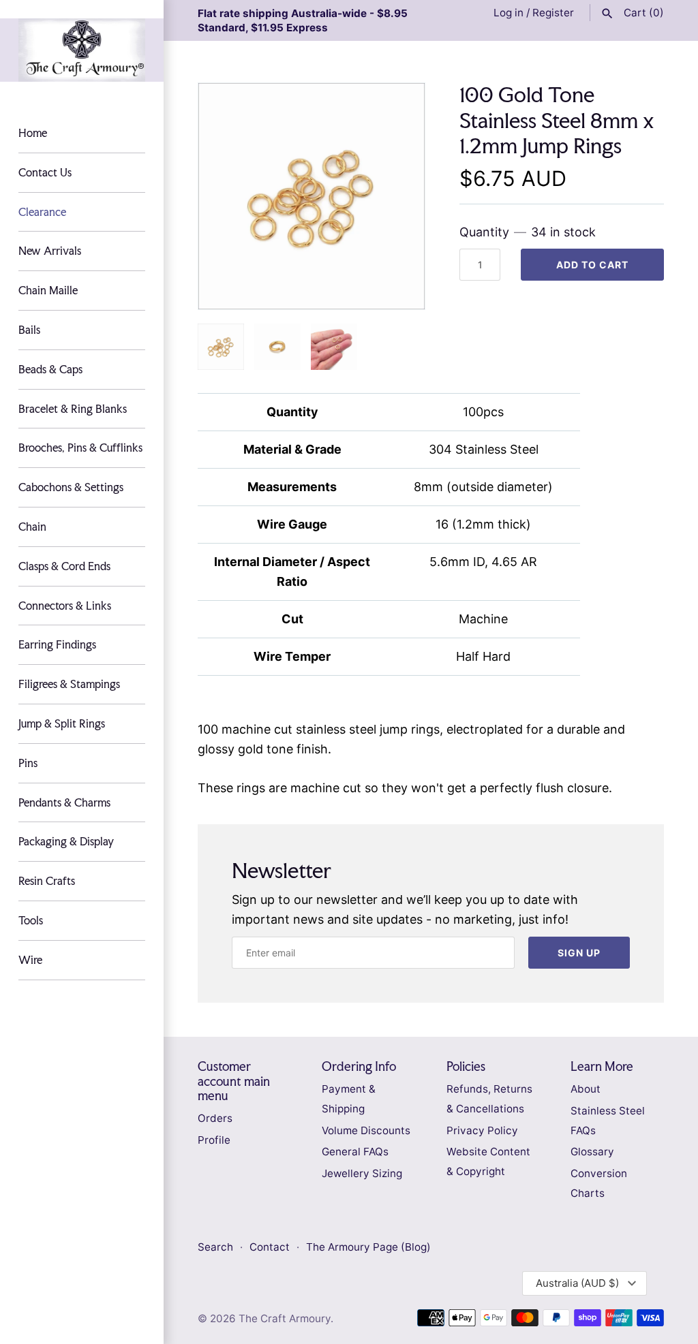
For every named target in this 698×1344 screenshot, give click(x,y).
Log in (509, 12)
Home (32, 133)
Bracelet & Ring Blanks (72, 409)
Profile (214, 1140)
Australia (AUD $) (577, 1283)
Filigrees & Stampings (69, 684)
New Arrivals (49, 250)
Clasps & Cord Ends (64, 566)
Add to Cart (592, 264)
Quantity (527, 232)
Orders (215, 1118)
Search (215, 1246)
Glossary (592, 1151)
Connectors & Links (64, 605)
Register (553, 12)
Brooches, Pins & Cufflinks (80, 447)
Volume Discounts (366, 1130)
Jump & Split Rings (61, 723)
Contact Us (45, 172)
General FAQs (355, 1151)
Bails (29, 330)
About (586, 1088)
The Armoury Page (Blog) (368, 1246)
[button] (396, 196)
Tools (30, 920)
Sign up (579, 952)
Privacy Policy (482, 1130)
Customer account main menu (234, 1081)
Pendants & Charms (64, 802)
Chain (32, 526)
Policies (465, 1066)
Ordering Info (359, 1066)
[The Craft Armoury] (82, 50)
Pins (27, 763)
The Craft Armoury (285, 1318)
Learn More (602, 1066)
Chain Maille (48, 290)
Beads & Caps (50, 369)
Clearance (42, 212)
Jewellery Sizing (362, 1173)
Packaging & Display (66, 841)
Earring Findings (57, 644)
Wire (30, 960)
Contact (270, 1246)
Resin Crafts (46, 881)
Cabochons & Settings (70, 487)
